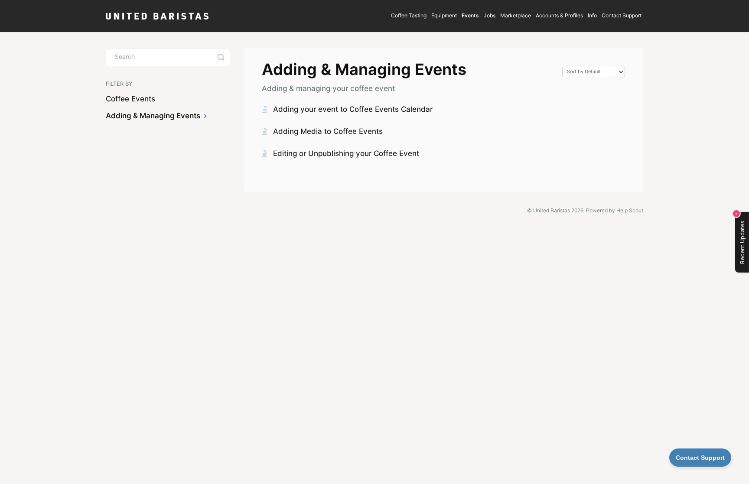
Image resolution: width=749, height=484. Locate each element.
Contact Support (622, 16)
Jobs (489, 16)
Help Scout (629, 211)
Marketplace (515, 16)
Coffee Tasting (409, 16)
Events (470, 16)
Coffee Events (130, 99)
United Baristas (551, 211)
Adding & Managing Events (154, 116)
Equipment (444, 16)
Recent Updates (742, 242)
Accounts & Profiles (559, 16)
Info (592, 16)
